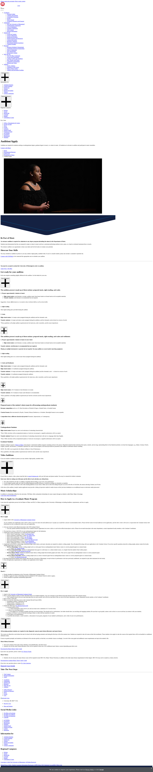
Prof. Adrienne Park (31, 542)
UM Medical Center (9, 117)
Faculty (9, 18)
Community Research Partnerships (15, 48)
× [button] (151, 768)
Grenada (6, 114)
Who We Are (7, 54)
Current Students (8, 86)
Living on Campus (11, 34)
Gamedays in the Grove (13, 67)
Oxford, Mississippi (12, 35)
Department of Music (9, 155)
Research (6, 45)
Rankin (5, 116)
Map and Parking (8, 706)
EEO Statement (45, 765)
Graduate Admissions (12, 28)
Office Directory (8, 689)
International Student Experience (15, 43)
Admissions (7, 22)
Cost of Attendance (12, 27)
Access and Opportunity (13, 57)
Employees (6, 87)
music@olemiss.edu (33, 476)
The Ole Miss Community (13, 55)
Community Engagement (13, 61)
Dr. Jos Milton (28, 538)
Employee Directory (9, 691)
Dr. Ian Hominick (29, 541)
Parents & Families (8, 90)
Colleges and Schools (12, 15)
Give (19, 5)
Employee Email (8, 131)
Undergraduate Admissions (14, 25)
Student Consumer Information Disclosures (23, 765)
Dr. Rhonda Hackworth (21, 557)
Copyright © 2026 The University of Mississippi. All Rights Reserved (18, 762)
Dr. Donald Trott (29, 534)
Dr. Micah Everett (33, 539)
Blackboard (7, 136)
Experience (6, 134)
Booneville (6, 113)
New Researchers (11, 51)
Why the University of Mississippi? (16, 24)
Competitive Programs (12, 17)
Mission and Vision (12, 63)
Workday (6, 137)
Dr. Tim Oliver (28, 537)
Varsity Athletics (11, 66)
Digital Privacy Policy (6, 765)
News (5, 126)
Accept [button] (101, 769)
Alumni (6, 89)
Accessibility (53, 765)
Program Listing (11, 14)
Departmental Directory (10, 152)
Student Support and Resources (15, 38)
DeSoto (6, 110)
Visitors (6, 92)
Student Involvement (12, 37)
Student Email (7, 130)
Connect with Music (6, 148)
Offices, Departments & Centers (12, 123)
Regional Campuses (12, 41)
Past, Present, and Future (13, 60)
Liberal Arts (7, 153)
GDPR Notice (37, 765)
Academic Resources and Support (15, 21)
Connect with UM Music (7, 256)
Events (5, 127)
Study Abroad (10, 20)
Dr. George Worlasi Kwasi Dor (22, 551)
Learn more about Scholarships (8, 495)
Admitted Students (8, 85)
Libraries (6, 128)
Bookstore (6, 730)
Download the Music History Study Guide (11, 649)
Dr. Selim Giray (31, 535)
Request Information (12, 31)
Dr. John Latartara (19, 554)
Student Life (7, 32)
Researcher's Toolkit (12, 53)
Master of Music (19, 445)
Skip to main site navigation (8, 1)
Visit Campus (10, 30)
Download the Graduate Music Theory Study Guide (14, 660)
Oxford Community (9, 93)
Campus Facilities (11, 44)
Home (5, 150)
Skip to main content (20, 1)
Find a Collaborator (12, 50)
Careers (6, 728)
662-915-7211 (7, 703)
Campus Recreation (12, 40)
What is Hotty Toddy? (12, 68)
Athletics (6, 64)
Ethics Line (59, 765)
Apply (5, 677)
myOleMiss (7, 133)
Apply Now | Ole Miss (6, 268)
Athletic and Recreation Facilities (15, 70)
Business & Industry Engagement (15, 47)
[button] (1, 7)
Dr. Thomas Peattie (19, 548)
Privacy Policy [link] (89, 769)
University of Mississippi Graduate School (24, 519)
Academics (6, 12)
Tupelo (5, 112)
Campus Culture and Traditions (15, 58)
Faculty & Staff (8, 124)
